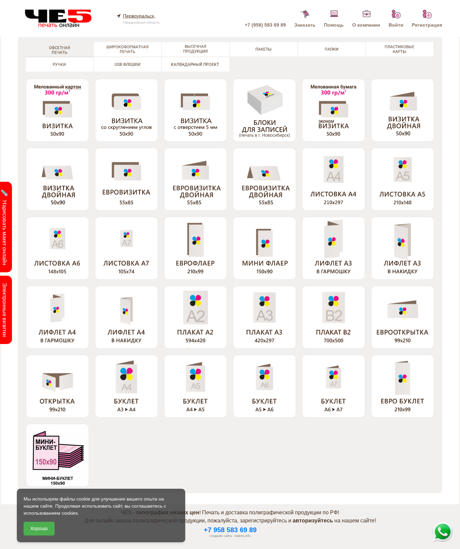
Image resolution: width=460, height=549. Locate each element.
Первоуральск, (139, 16)
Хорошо (39, 528)
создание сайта (220, 536)
